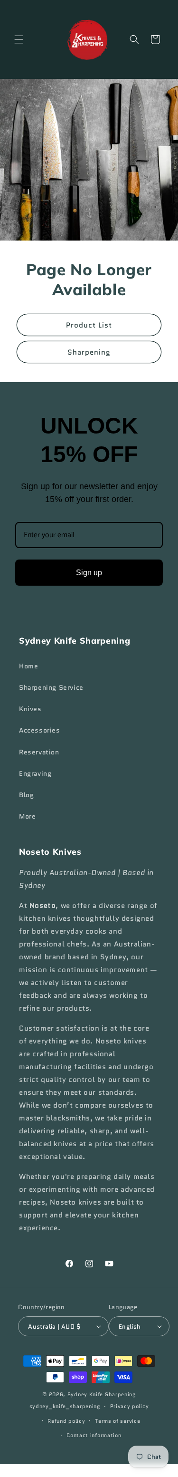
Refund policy (66, 1421)
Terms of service (117, 1421)
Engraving (35, 773)
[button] (19, 39)
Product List (89, 325)
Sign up (89, 573)
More (27, 816)
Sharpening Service (51, 687)
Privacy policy (129, 1406)
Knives (30, 709)
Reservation (39, 752)
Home (28, 666)
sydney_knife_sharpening (64, 1406)
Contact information (93, 1435)
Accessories (39, 730)
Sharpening (89, 352)
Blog (26, 795)
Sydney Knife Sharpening (101, 1394)
